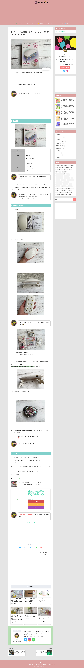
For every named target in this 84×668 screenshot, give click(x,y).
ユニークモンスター (66, 192)
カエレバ (32, 499)
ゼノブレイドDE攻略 (59, 182)
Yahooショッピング (36, 507)
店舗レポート (42, 23)
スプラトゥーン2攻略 (59, 175)
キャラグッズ (33, 23)
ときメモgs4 (66, 165)
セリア (72, 177)
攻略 (27, 23)
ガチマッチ (66, 169)
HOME (43, 662)
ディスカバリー (63, 186)
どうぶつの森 (72, 165)
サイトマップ (31, 664)
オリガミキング (61, 167)
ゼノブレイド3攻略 (70, 180)
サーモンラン (64, 171)
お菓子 (62, 165)
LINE (33, 641)
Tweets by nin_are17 (30, 522)
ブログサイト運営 (60, 145)
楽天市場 (36, 501)
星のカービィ (58, 194)
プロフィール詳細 (65, 67)
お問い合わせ (37, 664)
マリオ (57, 192)
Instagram (29, 641)
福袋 (66, 194)
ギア (56, 171)
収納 (71, 192)
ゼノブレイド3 (63, 180)
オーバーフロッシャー (59, 169)
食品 (67, 23)
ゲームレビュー (20, 23)
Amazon (36, 504)
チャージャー (58, 186)
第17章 (70, 194)
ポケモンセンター (63, 190)
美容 (48, 23)
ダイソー (49, 554)
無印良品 (62, 194)
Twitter (26, 641)
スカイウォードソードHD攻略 (60, 173)
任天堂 (58, 134)
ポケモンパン (69, 190)
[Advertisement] (42, 13)
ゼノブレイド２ (66, 182)
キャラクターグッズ (61, 141)
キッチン (54, 23)
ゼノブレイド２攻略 (59, 184)
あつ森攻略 (57, 165)
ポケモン (57, 190)
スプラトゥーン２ (66, 177)
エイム (57, 167)
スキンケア (68, 173)
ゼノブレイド (58, 180)
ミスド (60, 192)
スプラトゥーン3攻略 (59, 177)
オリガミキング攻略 (69, 167)
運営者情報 (43, 664)
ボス (72, 188)
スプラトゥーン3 (66, 175)
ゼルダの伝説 (65, 184)
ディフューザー (70, 186)
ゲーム (60, 171)
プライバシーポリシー (51, 664)
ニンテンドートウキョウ (59, 188)
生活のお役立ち (60, 148)
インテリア (61, 23)
